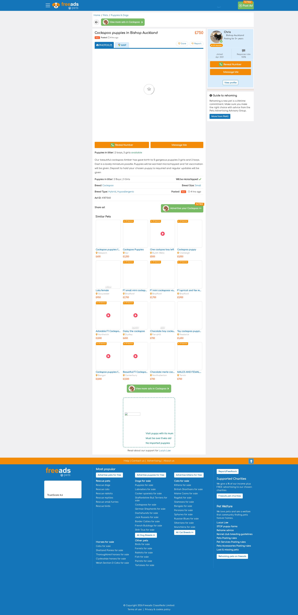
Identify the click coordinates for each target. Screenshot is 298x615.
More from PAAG (219, 116)
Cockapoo (107, 185)
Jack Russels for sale (146, 517)
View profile (230, 83)
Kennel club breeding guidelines (235, 534)
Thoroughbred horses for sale (112, 554)
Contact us (137, 461)
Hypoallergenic (125, 192)
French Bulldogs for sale (148, 526)
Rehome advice (225, 530)
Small (198, 185)
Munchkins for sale (184, 527)
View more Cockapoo (151, 388)
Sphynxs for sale (183, 514)
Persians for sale (183, 510)
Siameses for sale (184, 502)
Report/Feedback (228, 471)
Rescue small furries (107, 502)
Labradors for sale (145, 489)
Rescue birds (103, 506)
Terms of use (135, 609)
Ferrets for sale (143, 548)
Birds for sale (142, 544)
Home (97, 15)
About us (168, 461)
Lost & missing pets (228, 550)
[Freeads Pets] (70, 4)
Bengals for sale (183, 506)
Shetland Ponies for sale (109, 550)
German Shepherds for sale (150, 509)
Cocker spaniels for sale (148, 493)
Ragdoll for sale (183, 498)
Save (183, 44)
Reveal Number (124, 145)
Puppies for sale (144, 485)
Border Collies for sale (147, 521)
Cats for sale (181, 481)
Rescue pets (103, 481)
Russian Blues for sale (186, 519)
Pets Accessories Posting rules (234, 546)
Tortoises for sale (144, 565)
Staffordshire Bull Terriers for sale (151, 499)
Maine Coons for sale (186, 493)
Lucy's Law (165, 450)
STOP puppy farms (227, 526)
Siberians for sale (184, 523)
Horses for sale (105, 542)
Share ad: (100, 207)
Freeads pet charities (230, 496)
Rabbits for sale (144, 553)
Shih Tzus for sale (144, 530)
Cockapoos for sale (145, 505)
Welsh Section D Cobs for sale (112, 563)
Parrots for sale (143, 561)
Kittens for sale (182, 485)
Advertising (154, 461)
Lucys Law (222, 522)
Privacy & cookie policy (157, 609)
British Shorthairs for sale (188, 489)
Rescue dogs (103, 485)
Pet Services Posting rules (231, 542)
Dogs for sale (143, 481)
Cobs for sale (103, 546)
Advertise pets (109, 475)
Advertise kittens (189, 475)
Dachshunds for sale (146, 513)
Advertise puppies (150, 475)
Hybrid (112, 192)
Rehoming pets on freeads (232, 556)
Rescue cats (102, 489)
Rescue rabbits (104, 493)
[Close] (96, 22)
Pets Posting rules (227, 538)
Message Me (179, 145)
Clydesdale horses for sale (111, 559)
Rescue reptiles (104, 498)
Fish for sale (142, 557)
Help (126, 461)
